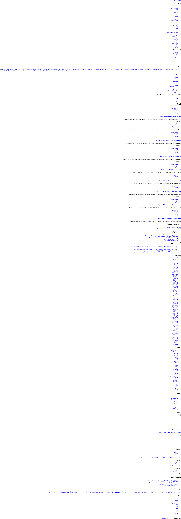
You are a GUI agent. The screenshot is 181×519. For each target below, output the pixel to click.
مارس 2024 (175, 297)
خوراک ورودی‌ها (174, 398)
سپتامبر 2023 (175, 305)
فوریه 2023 (175, 314)
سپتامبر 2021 (175, 337)
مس (83, 492)
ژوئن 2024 (175, 293)
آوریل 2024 (175, 295)
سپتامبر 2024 (175, 289)
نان (77, 492)
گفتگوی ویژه (175, 43)
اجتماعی (176, 9)
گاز (54, 492)
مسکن (80, 492)
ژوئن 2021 (175, 341)
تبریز (152, 492)
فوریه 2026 (175, 266)
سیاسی (176, 33)
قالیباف (98, 492)
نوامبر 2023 (175, 302)
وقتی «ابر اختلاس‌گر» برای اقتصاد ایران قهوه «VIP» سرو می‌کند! (163, 237)
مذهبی (176, 44)
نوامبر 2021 (175, 334)
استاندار (170, 492)
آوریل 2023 (175, 311)
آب (180, 492)
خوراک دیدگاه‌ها (174, 399)
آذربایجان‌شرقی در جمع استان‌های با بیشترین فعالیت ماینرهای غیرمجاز (161, 234)
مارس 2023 (175, 313)
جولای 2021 (175, 340)
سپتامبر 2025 (175, 272)
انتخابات (165, 492)
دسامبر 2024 (175, 285)
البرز (174, 88)
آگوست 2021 (175, 338)
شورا (104, 492)
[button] (178, 72)
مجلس (93, 492)
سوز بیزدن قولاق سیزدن (172, 32)
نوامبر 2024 (175, 286)
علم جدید (176, 35)
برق (160, 492)
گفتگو (176, 41)
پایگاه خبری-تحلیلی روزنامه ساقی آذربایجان (165, 63)
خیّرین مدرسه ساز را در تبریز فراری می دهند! (170, 156)
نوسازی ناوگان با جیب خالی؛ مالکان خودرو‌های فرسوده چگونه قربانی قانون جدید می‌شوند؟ (153, 249)
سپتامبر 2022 (175, 321)
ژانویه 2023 (175, 315)
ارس (173, 492)
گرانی (53, 492)
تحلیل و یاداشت (174, 20)
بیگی (154, 492)
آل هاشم (178, 492)
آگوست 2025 (175, 274)
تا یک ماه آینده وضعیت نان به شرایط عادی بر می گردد (168, 191)
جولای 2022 (175, 324)
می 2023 (176, 310)
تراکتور (145, 492)
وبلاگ (177, 54)
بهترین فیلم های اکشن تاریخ (6, 70)
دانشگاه (176, 27)
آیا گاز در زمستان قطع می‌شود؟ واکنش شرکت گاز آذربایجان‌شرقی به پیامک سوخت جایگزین (152, 246)
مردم (85, 492)
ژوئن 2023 (175, 309)
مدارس (89, 492)
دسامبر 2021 (175, 333)
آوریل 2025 (175, 279)
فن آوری (176, 39)
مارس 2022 (175, 329)
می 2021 (176, 342)
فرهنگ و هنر (175, 37)
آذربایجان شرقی (174, 6)
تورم (140, 492)
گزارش (176, 40)
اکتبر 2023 (175, 303)
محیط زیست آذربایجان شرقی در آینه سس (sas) (170, 432)
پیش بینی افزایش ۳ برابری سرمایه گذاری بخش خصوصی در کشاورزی (165, 204)
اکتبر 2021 (175, 336)
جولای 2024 (175, 291)
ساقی (111, 492)
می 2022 (176, 326)
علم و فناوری (175, 36)
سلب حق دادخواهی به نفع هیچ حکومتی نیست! (170, 116)
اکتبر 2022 (175, 320)
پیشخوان (176, 18)
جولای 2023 (175, 307)
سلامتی (176, 31)
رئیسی (123, 492)
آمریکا (175, 492)
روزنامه (115, 492)
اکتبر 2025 (175, 271)
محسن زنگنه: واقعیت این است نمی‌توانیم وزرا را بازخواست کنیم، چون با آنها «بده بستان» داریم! (159, 457)
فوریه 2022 (175, 330)
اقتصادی (176, 16)
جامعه (176, 21)
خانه (177, 74)
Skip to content (177, 0)
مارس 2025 (175, 280)
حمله (133, 492)
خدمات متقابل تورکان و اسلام (174, 126)
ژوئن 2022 (175, 325)
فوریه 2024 (175, 298)
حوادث (176, 23)
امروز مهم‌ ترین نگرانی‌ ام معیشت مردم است (163, 250)
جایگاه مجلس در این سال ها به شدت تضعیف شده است (168, 180)
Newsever (164, 518)
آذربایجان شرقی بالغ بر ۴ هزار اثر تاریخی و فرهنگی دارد (168, 140)
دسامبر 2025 (175, 268)
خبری (177, 24)
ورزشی (176, 45)
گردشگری (50, 492)
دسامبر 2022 (175, 317)
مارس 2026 (175, 264)
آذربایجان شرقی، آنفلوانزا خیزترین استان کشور (170, 169)
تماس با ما (175, 53)
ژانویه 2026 (175, 267)
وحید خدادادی (71, 492)
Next (180, 227)
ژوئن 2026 (175, 260)
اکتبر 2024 (175, 287)
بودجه (156, 492)
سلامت (176, 29)
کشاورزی (56, 492)
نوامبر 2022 (175, 318)
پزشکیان (63, 492)
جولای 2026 (175, 259)
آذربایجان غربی (174, 8)
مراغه (87, 492)
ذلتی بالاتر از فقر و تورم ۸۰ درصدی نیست (37, 70)
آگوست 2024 (175, 290)
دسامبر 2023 (175, 301)
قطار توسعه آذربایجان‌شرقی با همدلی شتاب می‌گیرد (98, 69)
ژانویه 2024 (175, 299)
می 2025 (176, 278)
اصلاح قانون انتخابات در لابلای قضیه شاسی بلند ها (169, 218)
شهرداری (107, 492)
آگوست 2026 (175, 258)
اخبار (177, 10)
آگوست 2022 (175, 322)
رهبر (177, 28)
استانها (176, 14)
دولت (126, 492)
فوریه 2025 (175, 282)
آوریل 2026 (175, 263)
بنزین (158, 492)
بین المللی (176, 78)
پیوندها (176, 52)
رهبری (120, 492)
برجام (163, 492)
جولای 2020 (175, 344)
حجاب (135, 492)
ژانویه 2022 (175, 332)
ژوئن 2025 (175, 276)
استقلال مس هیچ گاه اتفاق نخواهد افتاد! (172, 465)
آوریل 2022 (175, 328)
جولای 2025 (175, 275)
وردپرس (176, 400)
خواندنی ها (175, 25)
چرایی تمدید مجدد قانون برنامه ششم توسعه (171, 473)
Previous (169, 227)
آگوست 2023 (175, 306)
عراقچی (101, 492)
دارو (128, 492)
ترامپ (148, 492)
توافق (142, 492)
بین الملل (176, 17)
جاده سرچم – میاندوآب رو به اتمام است (165, 247)
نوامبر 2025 (175, 270)
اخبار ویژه (176, 12)
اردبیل (176, 13)
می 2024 (176, 294)
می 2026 (176, 262)
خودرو (131, 492)
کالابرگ (60, 492)
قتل (96, 492)
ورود (177, 396)
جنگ (138, 492)
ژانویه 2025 (175, 283)
